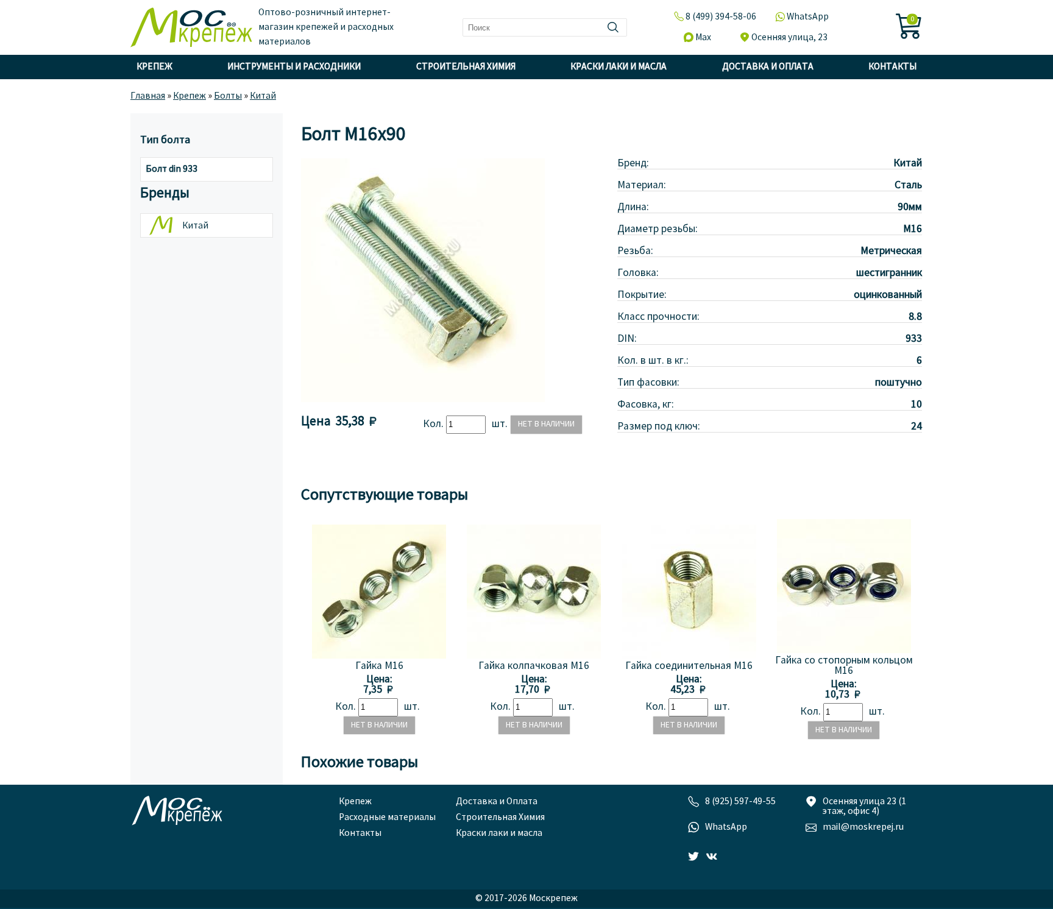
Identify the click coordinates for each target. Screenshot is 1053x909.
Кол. (434, 424)
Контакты (892, 67)
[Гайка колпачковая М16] (534, 656)
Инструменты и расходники (294, 67)
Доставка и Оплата (768, 67)
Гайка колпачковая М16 (533, 666)
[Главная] (191, 27)
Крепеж (154, 67)
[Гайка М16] (379, 656)
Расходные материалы (387, 817)
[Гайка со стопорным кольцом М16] (844, 650)
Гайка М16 (379, 666)
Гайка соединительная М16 (689, 666)
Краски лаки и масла (618, 67)
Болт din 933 (171, 169)
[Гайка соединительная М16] (689, 656)
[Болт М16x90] (423, 399)
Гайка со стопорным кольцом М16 (844, 666)
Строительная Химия (466, 67)
